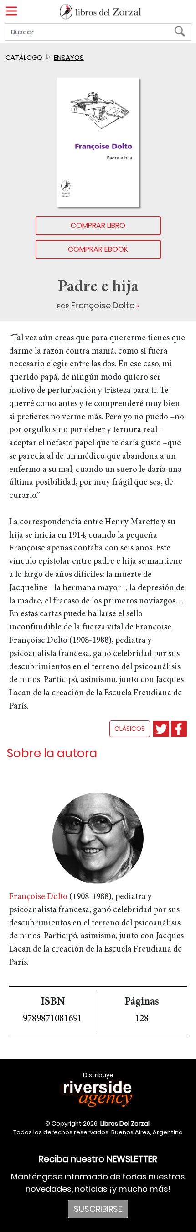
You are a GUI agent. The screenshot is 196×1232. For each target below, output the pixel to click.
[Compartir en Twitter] (161, 729)
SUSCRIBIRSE (98, 1209)
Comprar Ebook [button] (98, 249)
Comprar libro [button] (98, 225)
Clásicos (129, 728)
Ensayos (69, 57)
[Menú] (11, 11)
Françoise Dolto (103, 305)
